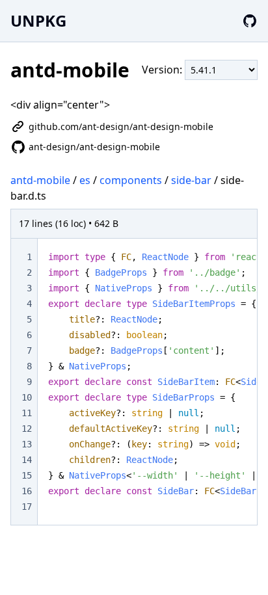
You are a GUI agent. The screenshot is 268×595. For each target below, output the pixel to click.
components (131, 180)
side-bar (191, 180)
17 (26, 506)
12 (26, 428)
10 (26, 397)
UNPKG (38, 20)
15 (26, 475)
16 (26, 491)
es (84, 180)
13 (26, 444)
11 (26, 413)
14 (26, 460)
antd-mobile (40, 180)
